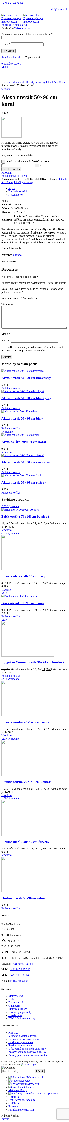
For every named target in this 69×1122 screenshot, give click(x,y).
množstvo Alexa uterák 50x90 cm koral (28, 161)
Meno (5, 333)
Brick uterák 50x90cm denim (22, 603)
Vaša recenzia (10, 304)
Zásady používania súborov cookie (27, 1055)
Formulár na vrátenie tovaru (23, 1039)
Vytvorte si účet (22, 27)
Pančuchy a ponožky (20, 1012)
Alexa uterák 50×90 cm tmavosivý (26, 378)
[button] (10, 388)
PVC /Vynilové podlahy (22, 1018)
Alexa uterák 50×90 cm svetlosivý (25, 462)
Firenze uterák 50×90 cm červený (25, 842)
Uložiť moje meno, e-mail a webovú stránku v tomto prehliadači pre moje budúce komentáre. (32, 349)
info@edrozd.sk (59, 9)
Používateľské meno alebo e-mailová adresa (27, 34)
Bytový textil (18, 82)
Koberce (13, 999)
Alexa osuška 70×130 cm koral (23, 442)
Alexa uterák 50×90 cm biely (22, 418)
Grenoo (5, 88)
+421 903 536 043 (20, 975)
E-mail (6, 340)
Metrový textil (16, 995)
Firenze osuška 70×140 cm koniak (26, 782)
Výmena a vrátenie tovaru (22, 1035)
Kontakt (13, 1032)
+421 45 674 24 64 (12, 2)
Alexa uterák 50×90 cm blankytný (26, 398)
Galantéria (14, 1005)
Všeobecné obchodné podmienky (27, 1048)
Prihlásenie (8, 50)
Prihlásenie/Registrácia (21, 1109)
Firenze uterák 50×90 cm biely (23, 576)
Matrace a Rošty (17, 1008)
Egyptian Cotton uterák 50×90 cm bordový (33, 662)
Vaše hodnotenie (11, 298)
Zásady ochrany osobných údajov (27, 1051)
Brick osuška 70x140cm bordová (25, 516)
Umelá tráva (15, 1015)
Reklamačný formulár (20, 1045)
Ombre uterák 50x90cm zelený (23, 898)
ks (41, 165)
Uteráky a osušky (36, 82)
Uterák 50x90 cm (55, 82)
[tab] (38, 188)
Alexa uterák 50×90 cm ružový (23, 482)
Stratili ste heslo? (10, 57)
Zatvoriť (6, 1118)
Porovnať (13, 1106)
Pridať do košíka (11, 169)
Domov (6, 82)
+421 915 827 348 (20, 969)
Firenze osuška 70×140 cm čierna (25, 722)
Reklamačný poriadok (20, 1042)
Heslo (5, 44)
